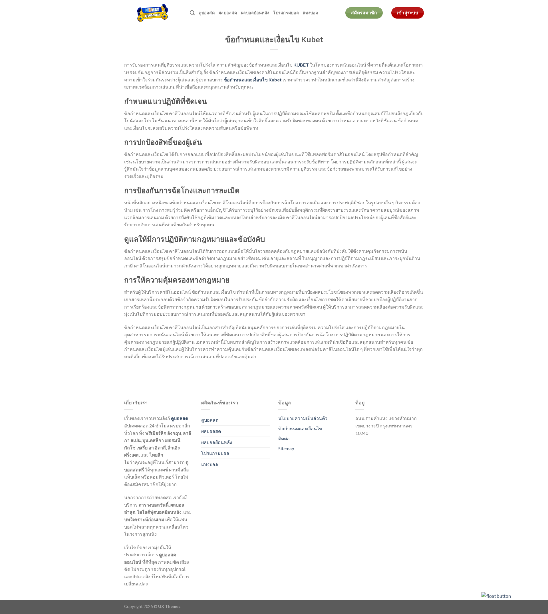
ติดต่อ (284, 438)
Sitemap (286, 448)
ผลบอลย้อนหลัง (255, 12)
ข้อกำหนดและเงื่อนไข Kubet (253, 79)
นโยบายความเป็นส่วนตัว (302, 418)
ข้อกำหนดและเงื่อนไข (300, 428)
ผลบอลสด (228, 12)
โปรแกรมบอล (286, 12)
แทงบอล (310, 12)
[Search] (192, 13)
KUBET (301, 64)
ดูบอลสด (207, 12)
